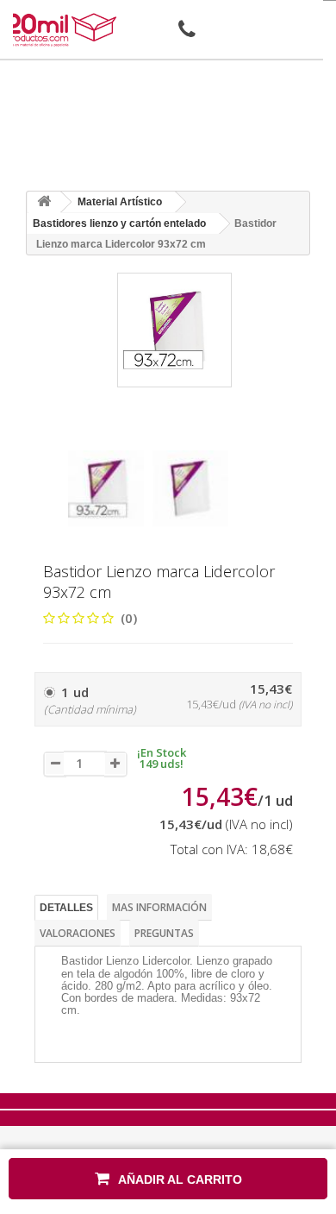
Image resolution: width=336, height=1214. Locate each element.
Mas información (159, 907)
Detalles (66, 908)
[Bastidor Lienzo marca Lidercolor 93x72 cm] (106, 488)
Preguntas (164, 933)
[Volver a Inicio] (44, 202)
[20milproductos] (63, 30)
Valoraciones (77, 933)
